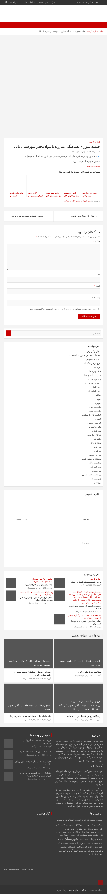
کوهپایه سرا (62, 851)
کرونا (70, 850)
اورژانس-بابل (98, 825)
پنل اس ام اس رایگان (12, 2)
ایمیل (97, 286)
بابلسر (58, 825)
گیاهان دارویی (94, 434)
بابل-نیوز (79, 824)
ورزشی (97, 482)
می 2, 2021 (48, 603)
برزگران (84, 585)
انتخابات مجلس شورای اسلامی (85, 355)
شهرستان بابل (68, 839)
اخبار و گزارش (94, 142)
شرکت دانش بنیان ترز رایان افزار (72, 890)
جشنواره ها (95, 371)
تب (73, 832)
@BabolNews (93, 166)
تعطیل (69, 832)
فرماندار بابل (77, 201)
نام (98, 274)
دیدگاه (96, 241)
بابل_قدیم (69, 825)
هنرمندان (96, 478)
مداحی (97, 446)
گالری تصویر (94, 426)
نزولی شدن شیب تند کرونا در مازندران (84, 582)
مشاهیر (65, 843)
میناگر (60, 843)
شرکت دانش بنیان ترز (46, 2)
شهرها (97, 403)
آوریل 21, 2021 (45, 679)
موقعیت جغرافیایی (91, 474)
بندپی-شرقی (69, 829)
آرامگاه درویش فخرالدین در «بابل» (84, 716)
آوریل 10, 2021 (45, 720)
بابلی (84, 829)
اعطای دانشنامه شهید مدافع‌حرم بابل (27, 216)
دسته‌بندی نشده (93, 383)
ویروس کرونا (78, 851)
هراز (85, 851)
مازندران (80, 843)
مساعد (71, 843)
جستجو (8, 333)
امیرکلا (84, 820)
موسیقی (96, 470)
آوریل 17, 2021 (95, 720)
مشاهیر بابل (95, 462)
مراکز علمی (95, 454)
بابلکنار (90, 829)
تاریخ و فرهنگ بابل (91, 363)
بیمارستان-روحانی (96, 832)
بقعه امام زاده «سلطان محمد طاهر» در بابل (29, 716)
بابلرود (63, 825)
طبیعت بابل (95, 407)
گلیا (101, 854)
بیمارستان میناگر (82, 832)
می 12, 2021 (48, 588)
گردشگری (96, 430)
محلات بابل (95, 442)
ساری (61, 835)
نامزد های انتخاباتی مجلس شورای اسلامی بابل (81, 848)
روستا (66, 835)
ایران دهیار (28, 2)
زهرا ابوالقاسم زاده (34, 588)
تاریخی (97, 367)
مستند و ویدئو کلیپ (91, 458)
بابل (90, 824)
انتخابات (78, 820)
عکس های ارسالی (91, 414)
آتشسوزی (99, 820)
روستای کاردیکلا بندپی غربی (84, 216)
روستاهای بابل (94, 391)
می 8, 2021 (96, 611)
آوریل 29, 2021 (95, 627)
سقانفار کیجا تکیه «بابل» (89, 672)
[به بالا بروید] (100, 882)
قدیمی (88, 843)
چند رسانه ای (94, 379)
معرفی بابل (95, 466)
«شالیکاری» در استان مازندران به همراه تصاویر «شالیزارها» (35, 774)
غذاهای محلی (94, 422)
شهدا (98, 399)
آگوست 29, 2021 (94, 585)
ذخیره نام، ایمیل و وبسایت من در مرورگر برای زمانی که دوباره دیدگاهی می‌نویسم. (62, 309)
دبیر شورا (87, 201)
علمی (98, 419)
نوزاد (96, 851)
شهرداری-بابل (83, 839)
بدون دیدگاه (75, 152)
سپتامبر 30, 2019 (93, 152)
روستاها (97, 387)
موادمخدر (67, 201)
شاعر (98, 395)
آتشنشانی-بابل (91, 820)
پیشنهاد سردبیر (93, 359)
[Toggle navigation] (100, 25)
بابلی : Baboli (86, 12)
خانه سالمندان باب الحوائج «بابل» (39, 585)
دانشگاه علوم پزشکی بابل (88, 835)
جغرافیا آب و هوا (92, 375)
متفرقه (97, 438)
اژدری (83, 152)
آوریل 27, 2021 (95, 675)
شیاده (100, 843)
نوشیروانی (91, 851)
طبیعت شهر (95, 411)
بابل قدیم (98, 829)
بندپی (79, 828)
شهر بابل (93, 839)
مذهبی (97, 450)
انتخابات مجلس (65, 819)
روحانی (73, 835)
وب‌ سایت (96, 297)
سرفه (100, 839)
